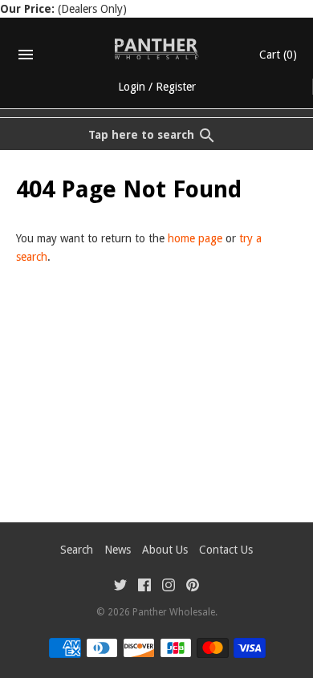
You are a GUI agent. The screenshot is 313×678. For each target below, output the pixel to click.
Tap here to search (141, 134)
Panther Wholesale (173, 612)
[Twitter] (120, 587)
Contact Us (226, 549)
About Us (165, 549)
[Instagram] (168, 587)
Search (76, 549)
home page (195, 238)
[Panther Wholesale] (157, 49)
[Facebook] (144, 587)
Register (176, 86)
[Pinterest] (192, 587)
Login (131, 86)
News (117, 549)
